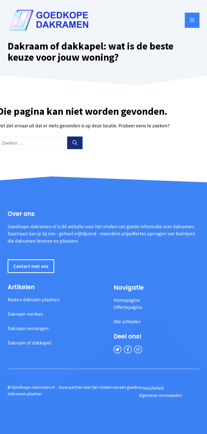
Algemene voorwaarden (160, 395)
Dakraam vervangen (28, 328)
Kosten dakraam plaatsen (34, 299)
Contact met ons (30, 266)
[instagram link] (138, 349)
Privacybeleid (151, 388)
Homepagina (127, 300)
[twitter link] (117, 349)
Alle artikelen (127, 321)
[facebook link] (128, 349)
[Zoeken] (75, 142)
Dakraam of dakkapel (29, 343)
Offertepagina (128, 307)
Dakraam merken (25, 314)
